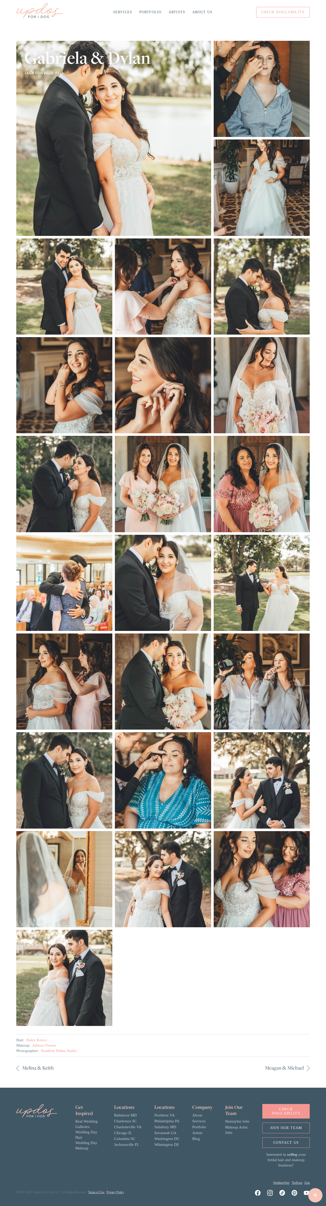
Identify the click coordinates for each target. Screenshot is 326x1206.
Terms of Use (96, 1192)
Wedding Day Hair (86, 1134)
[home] (39, 12)
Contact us (286, 1143)
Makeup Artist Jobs (236, 1130)
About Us (202, 12)
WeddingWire (281, 1183)
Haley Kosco (36, 1040)
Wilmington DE (166, 1144)
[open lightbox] (113, 138)
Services (122, 12)
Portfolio (150, 12)
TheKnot (297, 1183)
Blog (196, 1139)
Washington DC (167, 1139)
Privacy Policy (115, 1192)
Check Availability (286, 1111)
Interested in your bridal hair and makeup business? (286, 1159)
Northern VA (164, 1115)
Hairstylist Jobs (237, 1121)
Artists (177, 12)
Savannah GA (165, 1133)
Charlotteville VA (128, 1127)
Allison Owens (44, 1045)
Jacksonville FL (126, 1144)
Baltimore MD (125, 1115)
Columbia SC (124, 1139)
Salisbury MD (165, 1127)
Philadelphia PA (167, 1121)
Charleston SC (125, 1121)
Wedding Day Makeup (86, 1145)
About (197, 1115)
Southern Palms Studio (59, 1051)
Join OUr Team (286, 1128)
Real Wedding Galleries (86, 1124)
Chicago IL (123, 1133)
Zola (307, 1183)
